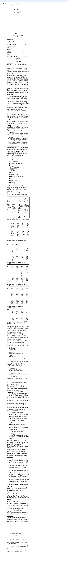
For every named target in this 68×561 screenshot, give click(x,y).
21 (11, 390)
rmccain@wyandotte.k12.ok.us (18, 59)
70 (15, 390)
